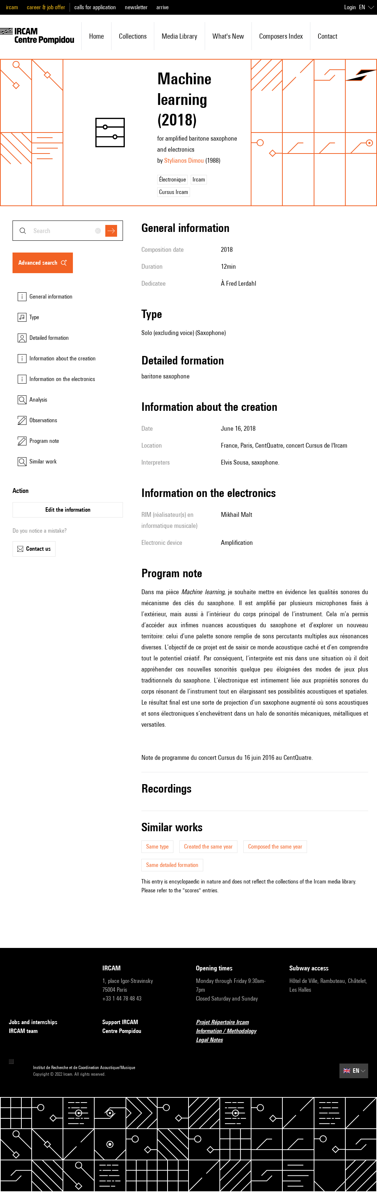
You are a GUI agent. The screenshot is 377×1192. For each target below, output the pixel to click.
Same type (157, 846)
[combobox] (68, 231)
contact (327, 36)
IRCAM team (23, 1030)
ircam (12, 7)
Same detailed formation (172, 864)
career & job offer (46, 7)
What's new (228, 36)
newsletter (136, 7)
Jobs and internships (33, 1022)
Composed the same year (275, 846)
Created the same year (208, 846)
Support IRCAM (120, 1022)
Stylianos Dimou (184, 160)
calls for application (95, 7)
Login (350, 7)
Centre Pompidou (121, 1030)
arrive (162, 7)
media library (179, 36)
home (96, 36)
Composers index (281, 36)
